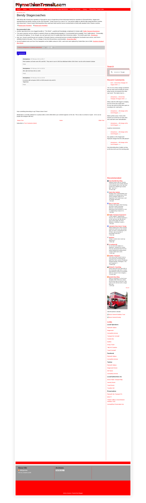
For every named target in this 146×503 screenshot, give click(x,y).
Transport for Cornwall (113, 336)
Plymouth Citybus (112, 327)
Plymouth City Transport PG (114, 394)
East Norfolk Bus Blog (115, 181)
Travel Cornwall (111, 350)
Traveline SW (110, 388)
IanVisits (111, 237)
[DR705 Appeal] (117, 309)
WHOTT (109, 397)
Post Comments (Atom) (30, 123)
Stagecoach (110, 330)
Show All (127, 287)
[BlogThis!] (50, 47)
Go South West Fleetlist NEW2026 (57, 9)
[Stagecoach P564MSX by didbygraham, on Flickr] (40, 25)
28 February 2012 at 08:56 (37, 68)
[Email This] (48, 47)
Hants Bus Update (114, 192)
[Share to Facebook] (53, 47)
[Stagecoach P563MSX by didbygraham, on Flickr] (24, 25)
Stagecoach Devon (112, 368)
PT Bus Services (75, 9)
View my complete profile (24, 472)
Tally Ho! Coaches (112, 347)
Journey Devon (111, 382)
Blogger (81, 493)
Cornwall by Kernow (112, 333)
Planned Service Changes (36, 9)
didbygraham (26, 47)
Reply (24, 64)
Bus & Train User (114, 203)
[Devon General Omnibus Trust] (116, 314)
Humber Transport (114, 255)
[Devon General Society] (114, 317)
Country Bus (110, 339)
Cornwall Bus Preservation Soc (115, 404)
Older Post (101, 120)
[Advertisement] (118, 37)
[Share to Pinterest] (55, 47)
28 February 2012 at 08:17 (37, 59)
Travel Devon (110, 385)
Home (25, 9)
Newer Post (20, 120)
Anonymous (114, 97)
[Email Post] (45, 47)
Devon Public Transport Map (115, 379)
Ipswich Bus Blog (114, 277)
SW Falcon (110, 370)
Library (85, 9)
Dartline (109, 341)
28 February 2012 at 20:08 (37, 77)
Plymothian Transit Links (96, 9)
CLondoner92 (113, 244)
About (18, 9)
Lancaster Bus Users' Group (117, 226)
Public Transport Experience (117, 215)
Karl (112, 82)
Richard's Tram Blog (115, 267)
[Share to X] (51, 47)
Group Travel (110, 344)
